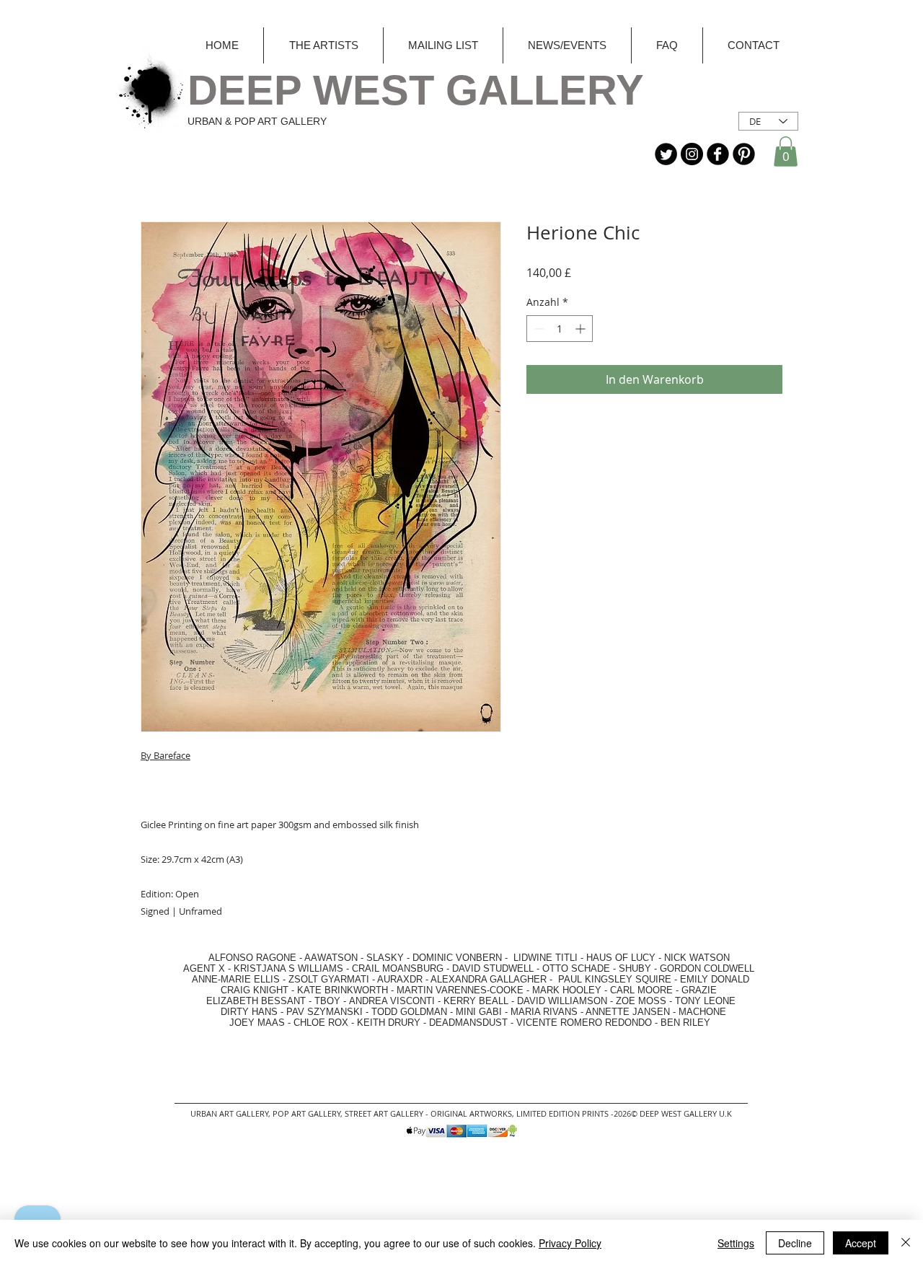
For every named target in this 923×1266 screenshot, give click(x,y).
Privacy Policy (570, 1243)
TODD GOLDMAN (409, 1011)
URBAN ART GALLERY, (230, 1113)
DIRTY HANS (249, 1011)
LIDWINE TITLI (545, 957)
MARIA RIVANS (545, 1011)
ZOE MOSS (641, 1000)
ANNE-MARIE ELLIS (236, 979)
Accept (860, 1243)
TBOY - (331, 1000)
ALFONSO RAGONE (235, 957)
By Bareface (165, 755)
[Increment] (582, 328)
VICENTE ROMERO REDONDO (584, 1022)
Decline (795, 1243)
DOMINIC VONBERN (457, 957)
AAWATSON (331, 957)
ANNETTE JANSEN (629, 1011)
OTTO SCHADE (576, 968)
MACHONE (702, 1011)
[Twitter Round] (666, 154)
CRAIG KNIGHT (256, 990)
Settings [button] (735, 1243)
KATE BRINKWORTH (342, 990)
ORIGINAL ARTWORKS (471, 1113)
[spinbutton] (560, 328)
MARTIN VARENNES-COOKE (460, 990)
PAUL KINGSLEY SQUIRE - (619, 979)
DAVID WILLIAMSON (562, 1000)
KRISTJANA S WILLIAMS (288, 968)
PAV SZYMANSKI (326, 1011)
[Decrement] (538, 328)
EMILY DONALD (714, 979)
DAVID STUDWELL (493, 968)
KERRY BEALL (475, 1000)
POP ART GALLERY (306, 1113)
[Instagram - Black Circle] (692, 154)
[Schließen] (905, 1242)
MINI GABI (479, 1011)
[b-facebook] (718, 154)
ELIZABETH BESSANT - (244, 1000)
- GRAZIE (695, 990)
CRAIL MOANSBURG (397, 968)
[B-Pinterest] (744, 154)
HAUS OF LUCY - (623, 957)
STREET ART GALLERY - (387, 1113)
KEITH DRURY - (393, 1022)
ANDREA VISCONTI (392, 1000)
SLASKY (386, 957)
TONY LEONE (705, 1000)
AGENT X (200, 968)
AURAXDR (400, 979)
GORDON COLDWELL (707, 968)
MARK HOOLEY (566, 990)
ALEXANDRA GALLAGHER (488, 979)
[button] (785, 151)
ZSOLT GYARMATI (328, 979)
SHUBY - (639, 968)
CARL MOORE (641, 990)
